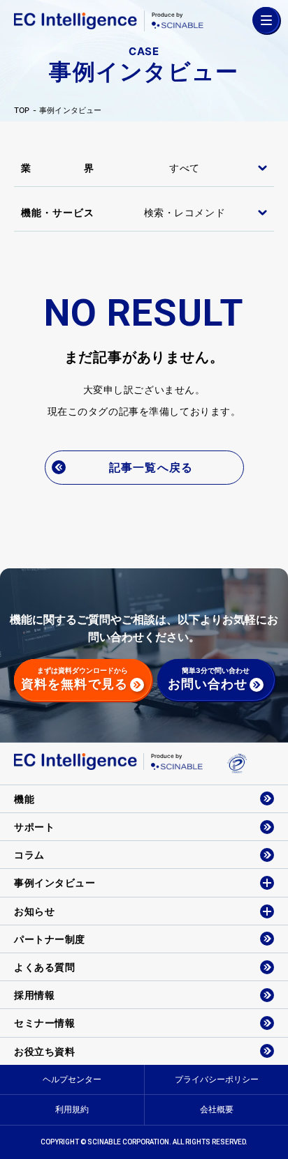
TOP (22, 110)
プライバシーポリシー (217, 1079)
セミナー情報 (44, 1023)
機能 (24, 799)
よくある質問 (44, 967)
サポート (34, 827)
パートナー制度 (49, 939)
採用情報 (34, 995)
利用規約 (72, 1109)
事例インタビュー (70, 110)
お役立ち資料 (44, 1051)
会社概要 (216, 1109)
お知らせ (34, 911)
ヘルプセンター (72, 1079)
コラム (29, 855)
